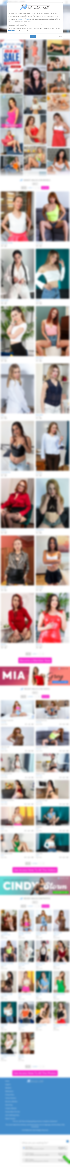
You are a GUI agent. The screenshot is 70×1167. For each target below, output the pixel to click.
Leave (60, 36)
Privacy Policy (11, 30)
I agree (33, 36)
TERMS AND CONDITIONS (24, 19)
